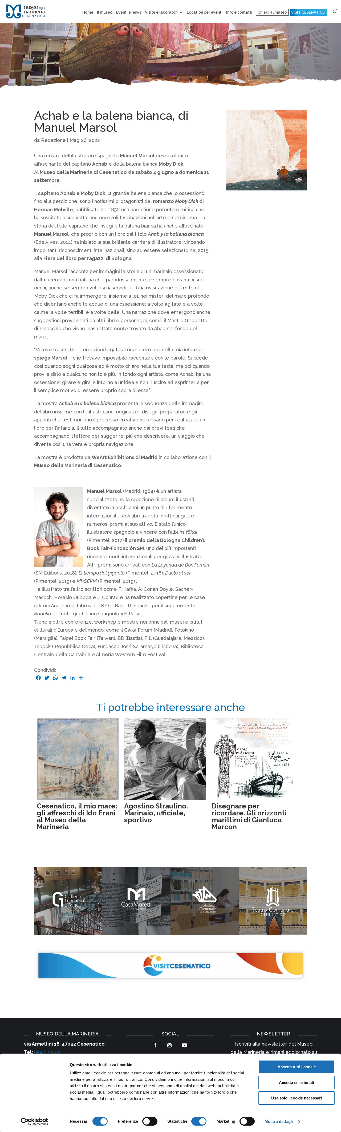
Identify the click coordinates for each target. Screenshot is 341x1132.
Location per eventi (204, 12)
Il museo (104, 12)
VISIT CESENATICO (308, 12)
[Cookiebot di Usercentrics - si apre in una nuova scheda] (34, 1122)
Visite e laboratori (161, 12)
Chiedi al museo (272, 12)
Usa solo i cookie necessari (296, 1098)
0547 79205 (47, 1052)
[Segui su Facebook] (155, 1045)
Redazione (53, 140)
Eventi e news (128, 12)
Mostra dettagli (279, 1121)
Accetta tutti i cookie (297, 1067)
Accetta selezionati (296, 1082)
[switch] (149, 1121)
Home (87, 12)
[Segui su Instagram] (169, 1045)
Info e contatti (239, 12)
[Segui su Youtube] (184, 1045)
